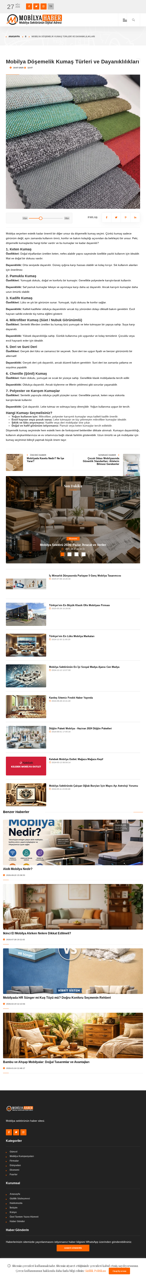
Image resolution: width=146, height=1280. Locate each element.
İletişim (13, 1207)
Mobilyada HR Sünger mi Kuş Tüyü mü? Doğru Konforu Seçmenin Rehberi (57, 997)
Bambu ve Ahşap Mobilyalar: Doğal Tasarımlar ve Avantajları (46, 1062)
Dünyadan (15, 1165)
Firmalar (14, 1160)
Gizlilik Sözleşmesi (20, 1198)
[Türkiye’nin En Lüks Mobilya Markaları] (26, 645)
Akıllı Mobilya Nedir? (18, 869)
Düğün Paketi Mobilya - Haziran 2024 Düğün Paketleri (80, 728)
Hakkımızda (16, 1203)
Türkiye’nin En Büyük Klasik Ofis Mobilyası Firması (79, 605)
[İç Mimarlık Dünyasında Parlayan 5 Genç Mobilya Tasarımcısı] (26, 584)
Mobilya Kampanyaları (22, 1156)
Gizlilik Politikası (95, 1271)
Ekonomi (73, 539)
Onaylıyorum (119, 1271)
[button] (62, 554)
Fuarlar (13, 1174)
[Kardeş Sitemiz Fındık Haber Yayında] (26, 706)
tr (50, 6)
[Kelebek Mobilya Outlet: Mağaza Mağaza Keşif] (26, 766)
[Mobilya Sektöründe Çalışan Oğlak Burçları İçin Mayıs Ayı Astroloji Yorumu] (26, 794)
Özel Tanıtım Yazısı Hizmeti (24, 1216)
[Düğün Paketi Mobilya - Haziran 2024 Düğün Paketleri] (26, 737)
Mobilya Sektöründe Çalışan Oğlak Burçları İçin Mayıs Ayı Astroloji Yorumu (93, 785)
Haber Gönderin (73, 1248)
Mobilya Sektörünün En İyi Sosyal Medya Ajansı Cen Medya (84, 667)
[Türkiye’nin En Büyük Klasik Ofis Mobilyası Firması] (26, 614)
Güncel (13, 1151)
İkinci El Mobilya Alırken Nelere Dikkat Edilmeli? (37, 933)
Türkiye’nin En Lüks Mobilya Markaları (71, 636)
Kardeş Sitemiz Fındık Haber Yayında (71, 697)
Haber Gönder (17, 1221)
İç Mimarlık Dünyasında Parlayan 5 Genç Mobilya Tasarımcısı (85, 575)
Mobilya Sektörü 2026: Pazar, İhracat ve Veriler (73, 545)
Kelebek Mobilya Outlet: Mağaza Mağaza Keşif (76, 759)
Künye (13, 1212)
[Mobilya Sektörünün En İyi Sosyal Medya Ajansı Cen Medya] (26, 675)
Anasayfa (14, 36)
